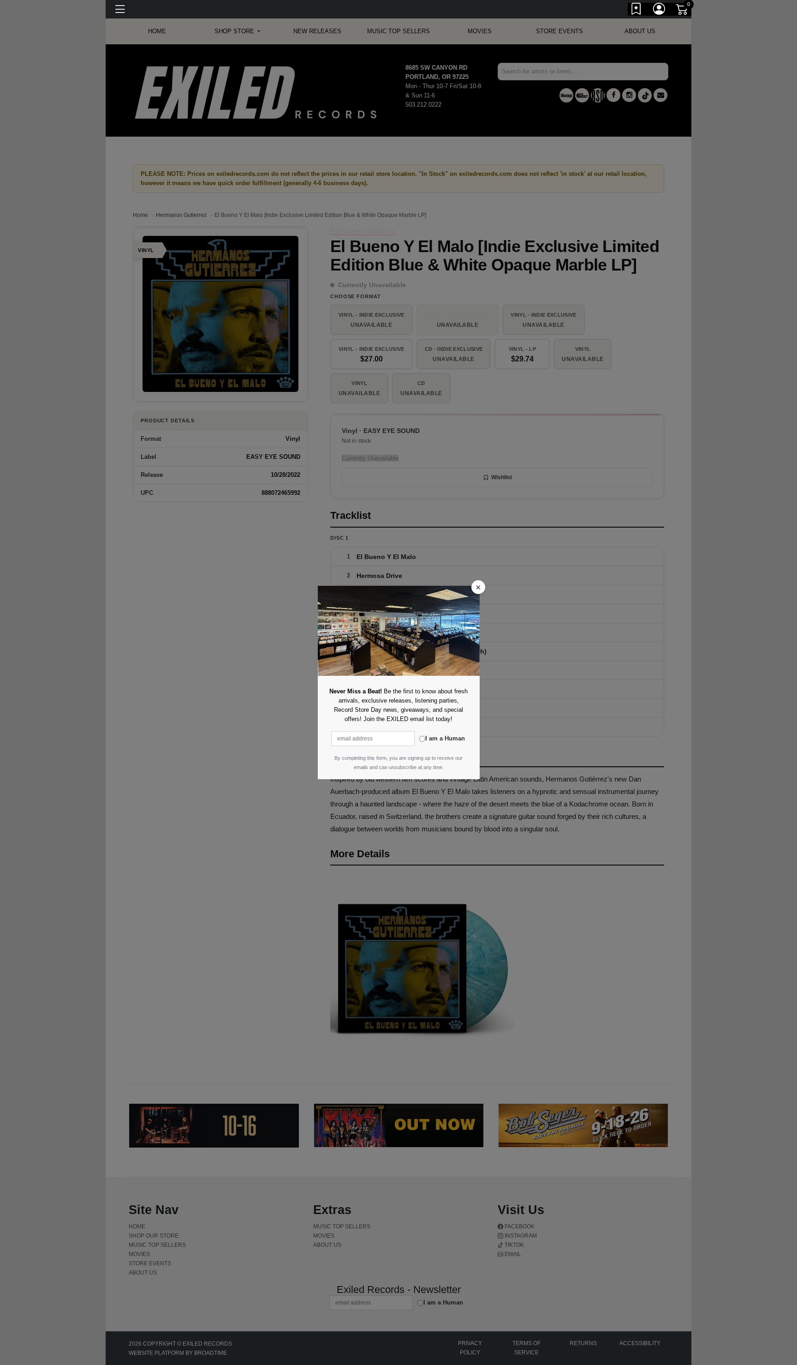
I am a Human (445, 738)
